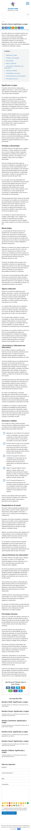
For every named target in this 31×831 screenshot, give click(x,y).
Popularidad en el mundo (13, 73)
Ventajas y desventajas (12, 58)
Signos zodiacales (11, 63)
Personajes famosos (12, 79)
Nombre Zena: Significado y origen (15, 732)
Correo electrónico (7, 773)
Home (3, 21)
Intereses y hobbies (11, 70)
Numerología (9, 60)
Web (3, 778)
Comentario (5, 784)
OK (19, 829)
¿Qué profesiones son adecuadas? (16, 76)
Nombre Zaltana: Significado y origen (13, 751)
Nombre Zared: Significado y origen (15, 741)
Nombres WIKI (13, 9)
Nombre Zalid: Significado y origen (15, 702)
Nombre (4, 767)
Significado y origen (11, 55)
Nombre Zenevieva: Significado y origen (14, 721)
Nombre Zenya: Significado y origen (15, 711)
